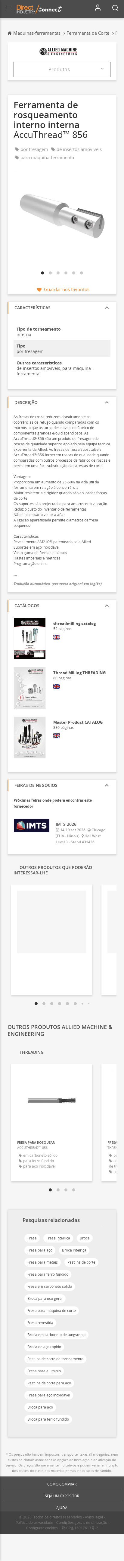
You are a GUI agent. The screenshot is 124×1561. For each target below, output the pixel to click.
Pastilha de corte (81, 1262)
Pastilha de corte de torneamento (55, 1358)
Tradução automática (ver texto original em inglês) (58, 583)
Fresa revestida (40, 1322)
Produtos (59, 69)
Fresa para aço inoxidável (48, 1395)
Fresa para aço (39, 1250)
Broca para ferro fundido (48, 1419)
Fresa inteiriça (58, 1238)
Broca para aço (40, 1407)
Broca (85, 1238)
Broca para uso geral (45, 1298)
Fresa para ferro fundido (47, 1274)
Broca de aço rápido (44, 1346)
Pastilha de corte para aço (49, 1383)
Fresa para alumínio (44, 1370)
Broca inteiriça (74, 1250)
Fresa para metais (42, 1262)
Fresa (32, 1238)
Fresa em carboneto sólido (49, 1286)
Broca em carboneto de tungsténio (56, 1334)
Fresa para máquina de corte (51, 1310)
